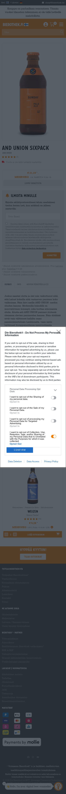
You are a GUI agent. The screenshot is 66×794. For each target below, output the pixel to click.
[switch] (53, 397)
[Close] (60, 333)
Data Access (33, 461)
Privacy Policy (51, 461)
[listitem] (33, 390)
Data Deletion (15, 461)
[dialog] (33, 397)
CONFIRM (20, 450)
